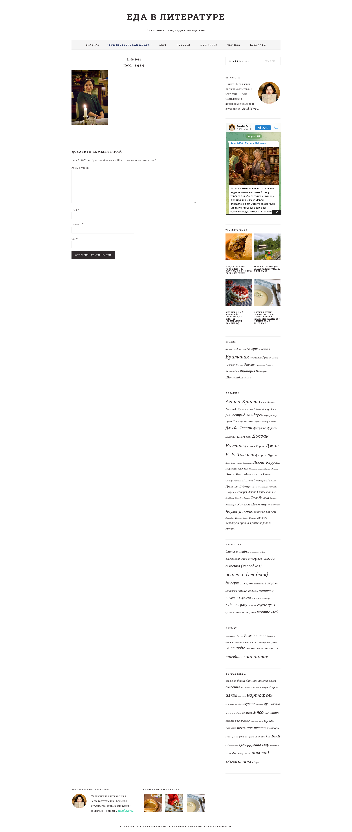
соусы (262, 605)
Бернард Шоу (270, 415)
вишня (272, 680)
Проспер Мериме (260, 487)
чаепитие (257, 656)
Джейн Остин (238, 427)
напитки (266, 590)
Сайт (75, 238)
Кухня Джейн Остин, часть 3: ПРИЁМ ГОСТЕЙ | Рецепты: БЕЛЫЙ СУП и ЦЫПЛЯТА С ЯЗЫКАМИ (267, 318)
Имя (75, 209)
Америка (253, 348)
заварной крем (269, 687)
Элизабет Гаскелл (233, 518)
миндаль (237, 713)
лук (267, 703)
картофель (260, 695)
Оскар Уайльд (233, 480)
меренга (229, 713)
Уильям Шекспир (252, 504)
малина (275, 704)
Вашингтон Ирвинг (252, 421)
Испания (230, 365)
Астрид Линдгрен (247, 414)
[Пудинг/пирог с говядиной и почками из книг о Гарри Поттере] (238, 247)
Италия (239, 365)
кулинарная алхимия (238, 642)
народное (265, 523)
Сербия (269, 365)
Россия (249, 364)
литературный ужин (265, 642)
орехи (269, 720)
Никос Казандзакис (240, 474)
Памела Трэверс (253, 480)
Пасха (239, 636)
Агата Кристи (242, 401)
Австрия (241, 349)
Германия (256, 357)
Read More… (126, 810)
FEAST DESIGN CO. (220, 826)
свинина (260, 736)
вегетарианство (236, 558)
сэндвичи (240, 612)
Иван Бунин (230, 463)
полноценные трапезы (261, 648)
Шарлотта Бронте (265, 511)
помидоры (273, 728)
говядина (232, 687)
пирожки (245, 598)
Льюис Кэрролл (266, 462)
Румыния (260, 365)
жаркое (248, 583)
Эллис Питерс (249, 518)
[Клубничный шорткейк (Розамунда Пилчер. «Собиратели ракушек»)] (238, 293)
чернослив (245, 753)
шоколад (259, 752)
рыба (251, 737)
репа (241, 736)
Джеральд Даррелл (265, 428)
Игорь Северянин (244, 463)
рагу (243, 605)
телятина (274, 745)
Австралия (230, 349)
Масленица (230, 636)
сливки (273, 736)
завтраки (259, 583)
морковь (247, 713)
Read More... (250, 108)
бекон (241, 680)
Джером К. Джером (238, 436)
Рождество (255, 635)
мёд (267, 713)
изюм (231, 695)
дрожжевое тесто (250, 687)
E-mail (78, 224)
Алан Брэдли (268, 402)
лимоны (259, 704)
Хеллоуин (271, 636)
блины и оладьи (237, 551)
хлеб (274, 612)
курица (249, 704)
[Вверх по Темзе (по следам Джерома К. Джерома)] (267, 247)
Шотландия (234, 377)
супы (271, 605)
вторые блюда (261, 558)
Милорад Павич (271, 469)
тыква (228, 753)
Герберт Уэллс (269, 421)
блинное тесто (257, 680)
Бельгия (265, 349)
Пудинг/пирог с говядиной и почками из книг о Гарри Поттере (238, 270)
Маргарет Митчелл (236, 468)
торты (263, 611)
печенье (231, 597)
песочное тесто (251, 727)
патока (230, 728)
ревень (235, 737)
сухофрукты (250, 744)
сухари (229, 612)
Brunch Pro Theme (189, 826)
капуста (242, 696)
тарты (250, 612)
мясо (258, 712)
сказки (230, 529)
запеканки (231, 590)
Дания (275, 358)
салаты (252, 605)
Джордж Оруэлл (266, 455)
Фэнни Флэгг (274, 505)
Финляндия (232, 371)
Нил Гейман (264, 474)
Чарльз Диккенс (239, 511)
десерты (233, 583)
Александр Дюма (234, 409)
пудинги (232, 604)
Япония (247, 378)
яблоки (231, 761)
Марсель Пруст (256, 469)
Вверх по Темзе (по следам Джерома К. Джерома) (267, 269)
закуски (271, 583)
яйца (255, 762)
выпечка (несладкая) (243, 565)
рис (246, 737)
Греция (266, 357)
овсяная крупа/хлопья (237, 720)
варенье (254, 552)
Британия (237, 356)
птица (267, 598)
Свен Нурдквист (242, 498)
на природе (235, 647)
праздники (235, 656)
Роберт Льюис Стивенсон (254, 492)
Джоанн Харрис (254, 446)
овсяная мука (257, 721)
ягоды (244, 761)
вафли (262, 552)
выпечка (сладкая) (246, 574)
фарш (236, 753)
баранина (230, 680)
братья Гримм (249, 523)
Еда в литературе (176, 16)
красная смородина (234, 704)
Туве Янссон (260, 498)
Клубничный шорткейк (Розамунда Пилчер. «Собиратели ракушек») (234, 318)
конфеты (253, 590)
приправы (257, 598)
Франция (247, 371)
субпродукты (231, 745)
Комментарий (80, 167)
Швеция (261, 371)
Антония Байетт (253, 409)
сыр (265, 744)
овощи (275, 712)
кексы (242, 590)
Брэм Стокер (234, 421)
